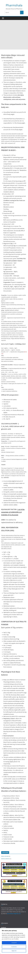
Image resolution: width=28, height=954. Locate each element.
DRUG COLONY (5, 856)
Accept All (14, 942)
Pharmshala (14, 5)
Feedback (3, 927)
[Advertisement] (14, 35)
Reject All (14, 950)
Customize (14, 946)
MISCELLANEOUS (5, 858)
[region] (14, 941)
